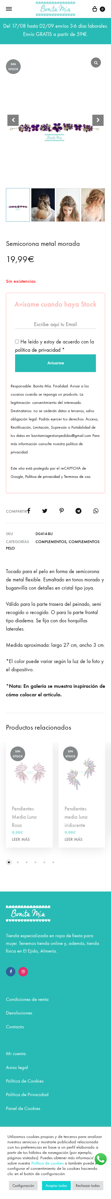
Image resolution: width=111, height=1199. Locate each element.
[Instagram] (23, 971)
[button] (98, 120)
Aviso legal (17, 1067)
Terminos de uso (77, 476)
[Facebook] (10, 971)
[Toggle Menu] (9, 9)
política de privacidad (37, 350)
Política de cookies (47, 1163)
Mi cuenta (16, 1054)
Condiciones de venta (27, 999)
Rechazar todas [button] (88, 1185)
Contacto (15, 1027)
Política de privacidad (42, 476)
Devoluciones (19, 1013)
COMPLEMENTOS (51, 541)
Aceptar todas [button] (56, 1185)
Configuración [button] (23, 1185)
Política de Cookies (25, 1081)
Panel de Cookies (23, 1108)
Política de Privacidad (27, 1095)
